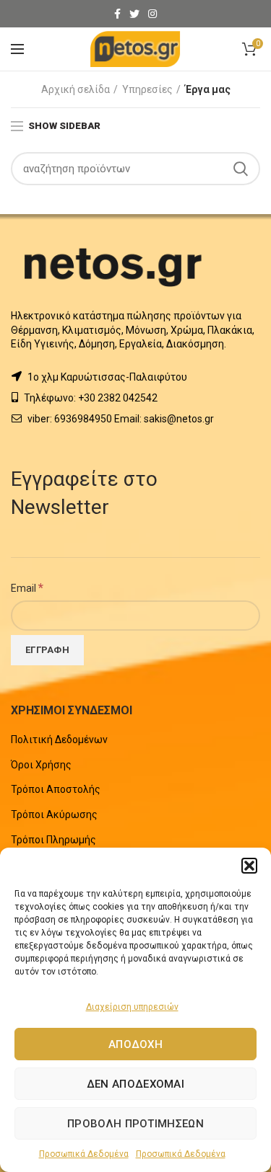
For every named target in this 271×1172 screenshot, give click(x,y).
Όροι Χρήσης (41, 765)
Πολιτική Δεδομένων (59, 739)
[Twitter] (134, 13)
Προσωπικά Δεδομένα (84, 1154)
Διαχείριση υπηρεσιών (132, 1007)
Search (241, 168)
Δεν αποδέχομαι (135, 1084)
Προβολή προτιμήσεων (135, 1123)
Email (27, 587)
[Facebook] (117, 13)
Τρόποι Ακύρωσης (54, 814)
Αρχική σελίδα (75, 89)
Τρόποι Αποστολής (55, 789)
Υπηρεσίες (147, 89)
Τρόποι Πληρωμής (53, 839)
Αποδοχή (135, 1044)
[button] (249, 865)
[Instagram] (152, 13)
